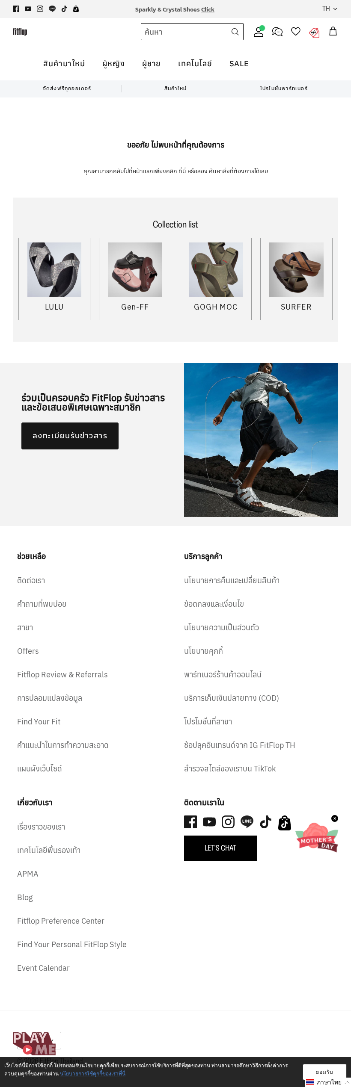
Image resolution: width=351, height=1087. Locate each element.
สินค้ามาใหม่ (64, 63)
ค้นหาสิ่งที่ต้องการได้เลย (238, 171)
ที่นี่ (182, 171)
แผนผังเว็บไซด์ (39, 769)
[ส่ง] (235, 31)
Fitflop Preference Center (60, 921)
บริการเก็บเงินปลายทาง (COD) (231, 698)
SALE (239, 63)
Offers (28, 651)
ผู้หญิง (113, 63)
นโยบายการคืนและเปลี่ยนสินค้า (232, 580)
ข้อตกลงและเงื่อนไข (214, 604)
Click (207, 8)
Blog (25, 897)
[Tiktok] (64, 9)
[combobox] (176, 32)
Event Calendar (43, 968)
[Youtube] (28, 9)
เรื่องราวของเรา (41, 827)
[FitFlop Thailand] (20, 32)
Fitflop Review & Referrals (62, 674)
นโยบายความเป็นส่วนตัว (221, 627)
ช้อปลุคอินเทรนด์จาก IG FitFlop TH (239, 745)
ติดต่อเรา (31, 580)
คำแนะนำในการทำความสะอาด (63, 745)
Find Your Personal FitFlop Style (72, 944)
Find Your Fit (38, 722)
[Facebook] (16, 9)
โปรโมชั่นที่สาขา (208, 722)
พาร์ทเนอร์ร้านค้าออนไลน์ (223, 674)
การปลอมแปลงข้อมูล (49, 698)
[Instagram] (40, 9)
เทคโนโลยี (195, 63)
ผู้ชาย (151, 63)
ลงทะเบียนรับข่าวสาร (70, 435)
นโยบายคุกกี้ (203, 651)
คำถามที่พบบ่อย (42, 604)
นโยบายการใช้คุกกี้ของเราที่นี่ (92, 1073)
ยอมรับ (324, 1072)
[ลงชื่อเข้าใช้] (257, 32)
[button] (328, 1082)
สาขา (25, 627)
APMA (28, 874)
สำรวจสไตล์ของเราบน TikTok (230, 769)
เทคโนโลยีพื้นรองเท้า (48, 850)
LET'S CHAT (220, 848)
